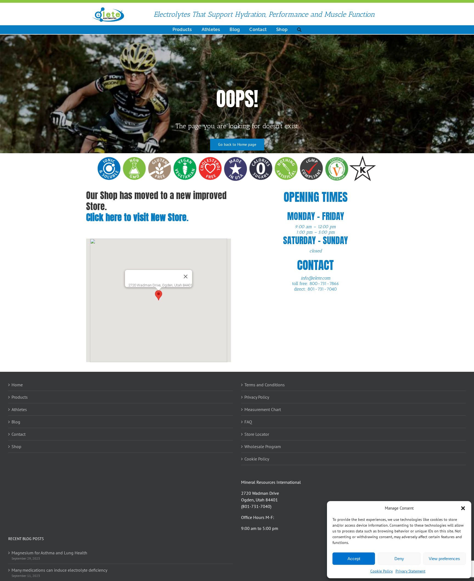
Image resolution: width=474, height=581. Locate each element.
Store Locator (256, 434)
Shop (16, 446)
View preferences (444, 558)
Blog (16, 421)
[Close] (185, 276)
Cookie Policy (381, 571)
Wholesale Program (262, 446)
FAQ (248, 421)
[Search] (299, 30)
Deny (399, 558)
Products (20, 397)
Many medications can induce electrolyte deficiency (59, 570)
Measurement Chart (262, 409)
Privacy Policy (256, 397)
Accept (354, 558)
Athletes (19, 409)
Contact (19, 434)
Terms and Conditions (264, 384)
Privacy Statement (410, 571)
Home (17, 384)
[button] (463, 508)
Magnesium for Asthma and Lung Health (49, 552)
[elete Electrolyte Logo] (108, 9)
